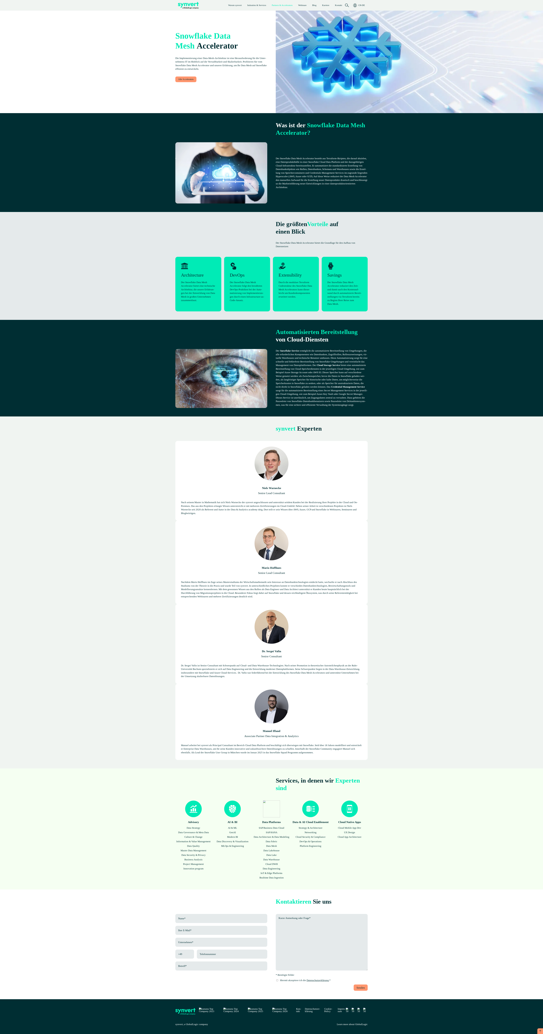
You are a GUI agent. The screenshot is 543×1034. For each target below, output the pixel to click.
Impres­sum (341, 1010)
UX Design (349, 832)
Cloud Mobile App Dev (349, 828)
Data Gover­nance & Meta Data (193, 832)
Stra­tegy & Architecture (310, 828)
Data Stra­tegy (193, 828)
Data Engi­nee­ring (271, 868)
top (540, 1031)
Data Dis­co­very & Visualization (232, 841)
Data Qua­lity (193, 846)
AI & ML (232, 828)
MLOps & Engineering (232, 846)
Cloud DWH (271, 864)
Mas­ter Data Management (193, 850)
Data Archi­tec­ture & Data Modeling (271, 837)
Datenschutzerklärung (318, 980)
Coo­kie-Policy (328, 1010)
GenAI (232, 832)
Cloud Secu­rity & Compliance (311, 837)
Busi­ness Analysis (193, 859)
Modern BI (232, 837)
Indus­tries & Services (256, 5)
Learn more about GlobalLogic (352, 1024)
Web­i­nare (302, 5)
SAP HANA (271, 832)
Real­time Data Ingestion (271, 877)
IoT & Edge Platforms (271, 873)
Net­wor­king (310, 832)
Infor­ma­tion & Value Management (193, 841)
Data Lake (271, 855)
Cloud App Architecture (349, 837)
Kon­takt (338, 5)
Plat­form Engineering (310, 846)
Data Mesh (271, 846)
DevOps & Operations (310, 841)
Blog (314, 5)
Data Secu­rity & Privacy (193, 855)
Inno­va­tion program (193, 868)
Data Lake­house (271, 850)
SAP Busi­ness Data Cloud (271, 828)
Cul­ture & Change (193, 837)
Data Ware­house (271, 859)
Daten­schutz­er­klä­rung (312, 1010)
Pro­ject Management (193, 864)
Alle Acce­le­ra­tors (186, 79)
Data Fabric (271, 841)
